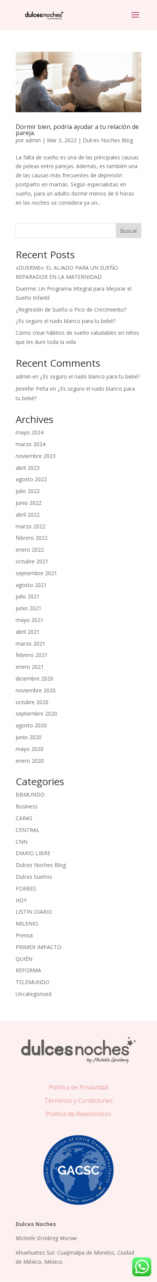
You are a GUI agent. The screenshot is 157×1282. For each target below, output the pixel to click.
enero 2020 (30, 760)
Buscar (128, 230)
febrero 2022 (32, 537)
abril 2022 (28, 514)
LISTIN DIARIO (34, 911)
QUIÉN (24, 958)
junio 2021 (29, 608)
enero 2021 (30, 666)
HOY (21, 900)
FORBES (26, 888)
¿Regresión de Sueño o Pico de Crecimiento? (71, 309)
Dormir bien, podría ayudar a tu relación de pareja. (77, 129)
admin (33, 140)
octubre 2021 (32, 561)
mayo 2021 (29, 620)
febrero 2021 (32, 654)
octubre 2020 (32, 702)
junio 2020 (29, 737)
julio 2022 (28, 491)
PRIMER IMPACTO (38, 947)
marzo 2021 (30, 643)
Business (27, 806)
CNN (21, 841)
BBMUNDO (30, 794)
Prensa (24, 935)
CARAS (24, 818)
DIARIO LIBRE (33, 853)
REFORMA (28, 970)
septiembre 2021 (36, 573)
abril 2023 (28, 467)
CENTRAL (28, 829)
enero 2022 (30, 549)
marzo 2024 (30, 444)
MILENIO (27, 923)
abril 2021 (28, 631)
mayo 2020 (29, 748)
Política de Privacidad (78, 1087)
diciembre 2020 (34, 678)
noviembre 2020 (36, 690)
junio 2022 (29, 502)
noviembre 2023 (36, 456)
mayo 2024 (29, 432)
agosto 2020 (31, 725)
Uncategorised (33, 993)
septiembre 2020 (36, 713)
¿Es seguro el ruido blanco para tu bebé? (65, 320)
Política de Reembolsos (78, 1114)
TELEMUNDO (33, 982)
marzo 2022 (30, 526)
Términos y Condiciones (78, 1100)
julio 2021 (28, 596)
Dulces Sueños (34, 876)
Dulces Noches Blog (108, 140)
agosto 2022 (31, 479)
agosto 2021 (31, 585)
